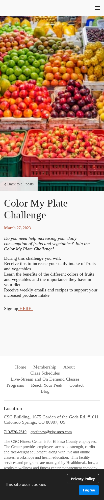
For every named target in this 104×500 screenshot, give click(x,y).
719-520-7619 (15, 432)
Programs (15, 385)
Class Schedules (45, 373)
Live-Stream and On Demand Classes (45, 379)
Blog (45, 391)
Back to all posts (20, 184)
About (69, 367)
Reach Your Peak (46, 385)
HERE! (25, 308)
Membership (44, 367)
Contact (76, 385)
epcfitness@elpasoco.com (51, 432)
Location (13, 408)
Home (20, 367)
